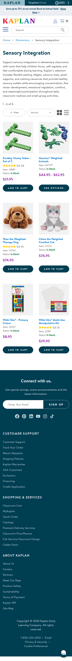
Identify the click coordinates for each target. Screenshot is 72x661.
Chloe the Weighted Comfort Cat (51, 240)
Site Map (8, 608)
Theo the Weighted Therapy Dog (14, 240)
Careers (7, 569)
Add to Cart (20, 187)
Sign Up (56, 404)
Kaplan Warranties (14, 464)
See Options (56, 187)
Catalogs (8, 522)
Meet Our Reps (12, 580)
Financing (9, 481)
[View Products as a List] (66, 112)
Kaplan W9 (9, 603)
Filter (16, 112)
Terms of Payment (14, 597)
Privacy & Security (36, 642)
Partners (8, 575)
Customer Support (14, 442)
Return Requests (13, 453)
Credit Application (14, 486)
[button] (68, 3)
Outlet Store (10, 545)
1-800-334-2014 (31, 638)
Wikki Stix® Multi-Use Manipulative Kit (52, 321)
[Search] (62, 30)
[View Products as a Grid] (59, 112)
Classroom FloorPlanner (17, 533)
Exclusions (9, 475)
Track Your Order (13, 447)
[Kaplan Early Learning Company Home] (19, 21)
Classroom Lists (12, 505)
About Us (8, 563)
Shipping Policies (13, 459)
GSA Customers (12, 470)
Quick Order (10, 517)
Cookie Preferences (36, 646)
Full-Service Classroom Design (21, 539)
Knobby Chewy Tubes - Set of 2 (17, 159)
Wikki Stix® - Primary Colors (15, 321)
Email (48, 638)
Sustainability (11, 591)
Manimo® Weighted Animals (50, 159)
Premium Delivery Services (19, 528)
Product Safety (12, 586)
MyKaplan (9, 511)
